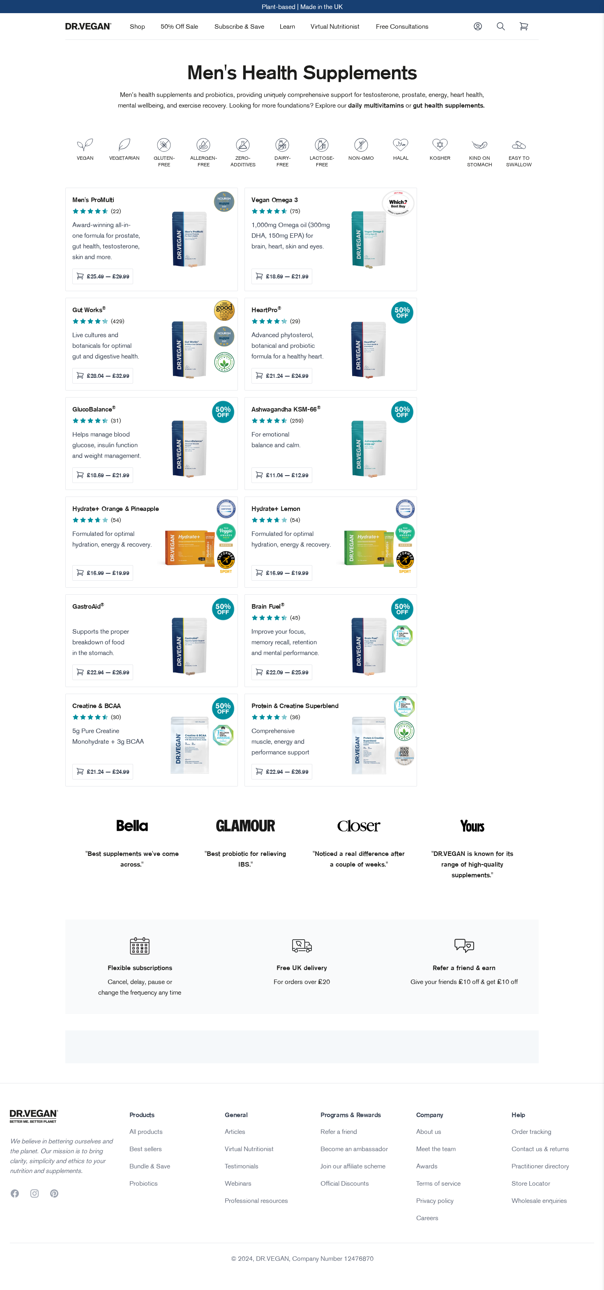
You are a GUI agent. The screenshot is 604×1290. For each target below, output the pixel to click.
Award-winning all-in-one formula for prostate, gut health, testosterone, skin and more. (106, 241)
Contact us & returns (540, 1149)
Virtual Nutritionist (335, 26)
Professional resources (256, 1200)
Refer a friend (338, 1131)
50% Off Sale (179, 26)
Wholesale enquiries (539, 1200)
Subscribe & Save (239, 26)
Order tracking (531, 1131)
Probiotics (143, 1183)
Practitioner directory (540, 1166)
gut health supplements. (449, 105)
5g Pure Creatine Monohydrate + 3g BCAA (108, 736)
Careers (427, 1218)
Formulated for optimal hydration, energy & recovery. (112, 538)
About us (428, 1131)
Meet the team (436, 1149)
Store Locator (531, 1183)
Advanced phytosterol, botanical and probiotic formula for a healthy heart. (287, 345)
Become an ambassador (354, 1149)
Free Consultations (402, 26)
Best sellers (145, 1149)
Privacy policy (435, 1200)
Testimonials (241, 1166)
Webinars (238, 1183)
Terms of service (438, 1183)
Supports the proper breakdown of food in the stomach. (100, 642)
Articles (235, 1131)
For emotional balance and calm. (276, 439)
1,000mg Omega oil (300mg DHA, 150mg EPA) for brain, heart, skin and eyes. (290, 235)
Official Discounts (344, 1183)
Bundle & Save (149, 1166)
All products (146, 1131)
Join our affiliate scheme (352, 1166)
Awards (427, 1166)
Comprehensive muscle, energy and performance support (280, 741)
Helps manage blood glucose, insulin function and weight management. (106, 445)
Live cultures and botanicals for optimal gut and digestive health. (105, 345)
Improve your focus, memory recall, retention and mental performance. (285, 642)
